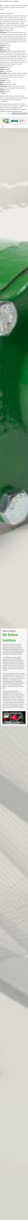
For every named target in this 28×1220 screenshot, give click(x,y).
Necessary (7, 13)
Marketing (4, 101)
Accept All (24, 113)
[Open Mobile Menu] (2, 126)
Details (2, 113)
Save (13, 113)
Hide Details (7, 113)
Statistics (4, 93)
